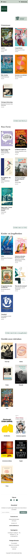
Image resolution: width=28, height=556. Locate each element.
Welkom (4, 1)
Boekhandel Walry (18, 553)
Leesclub (14, 548)
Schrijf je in (23, 512)
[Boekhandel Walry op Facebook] (11, 500)
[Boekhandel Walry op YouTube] (17, 500)
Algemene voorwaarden (14, 545)
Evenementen (14, 547)
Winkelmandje (24, 2)
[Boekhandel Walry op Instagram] (14, 500)
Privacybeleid (14, 543)
